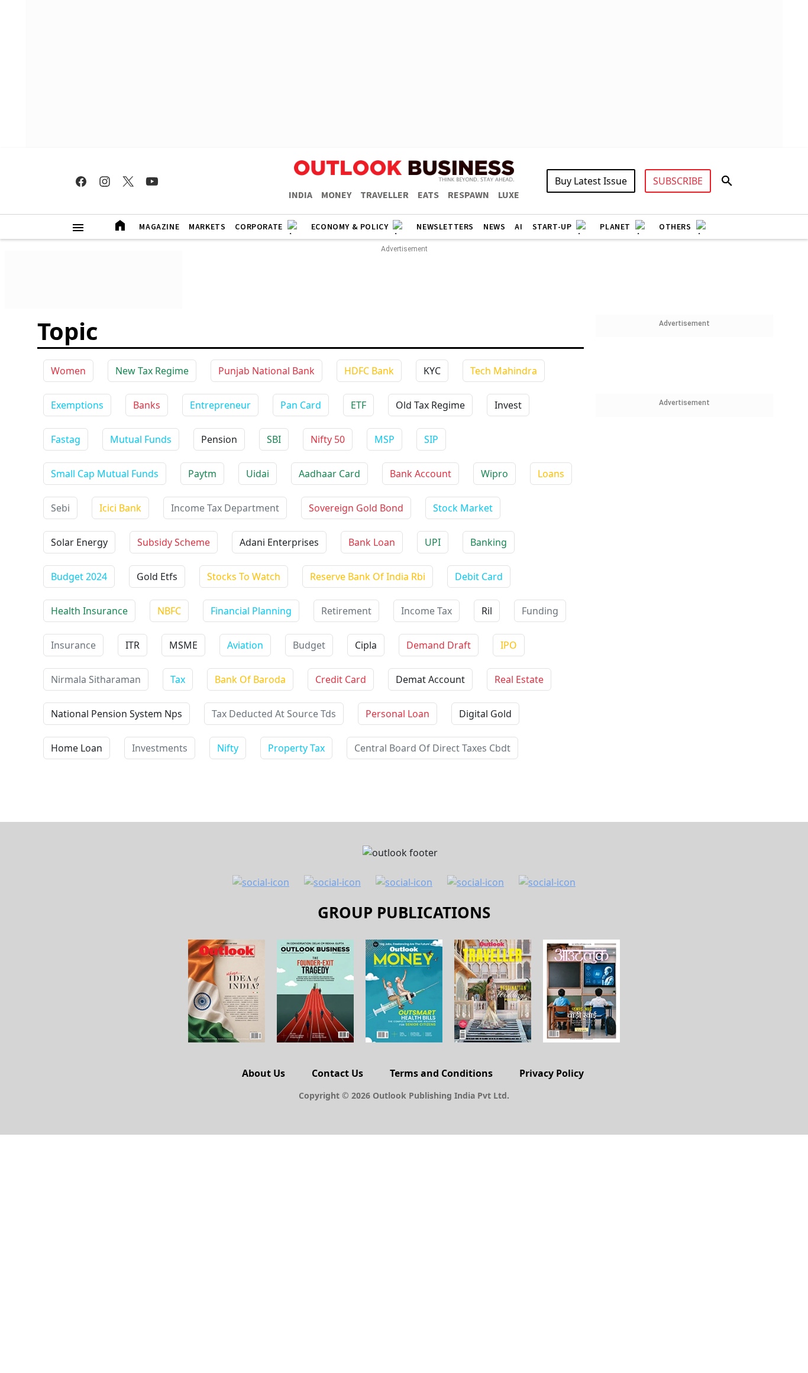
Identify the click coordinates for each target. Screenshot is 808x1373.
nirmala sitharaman (96, 679)
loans (551, 473)
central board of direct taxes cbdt (432, 747)
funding (540, 610)
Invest (508, 405)
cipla (366, 645)
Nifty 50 (328, 439)
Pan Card (300, 405)
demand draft (438, 645)
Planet (615, 227)
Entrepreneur (220, 405)
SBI (274, 439)
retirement (346, 610)
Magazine (159, 227)
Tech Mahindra (503, 370)
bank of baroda (250, 679)
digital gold (485, 713)
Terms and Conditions (441, 1073)
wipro (494, 473)
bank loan (371, 542)
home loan (76, 747)
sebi (60, 507)
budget (309, 645)
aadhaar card (329, 473)
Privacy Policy (551, 1073)
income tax (426, 610)
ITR (132, 645)
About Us (263, 1073)
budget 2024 (79, 576)
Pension (219, 439)
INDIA (300, 195)
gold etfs (157, 576)
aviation (245, 645)
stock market (463, 507)
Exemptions (77, 405)
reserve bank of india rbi (367, 576)
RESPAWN (468, 195)
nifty (227, 747)
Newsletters (445, 227)
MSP (384, 439)
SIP (431, 439)
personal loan (397, 713)
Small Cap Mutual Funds (105, 473)
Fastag (65, 439)
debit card (479, 576)
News (494, 227)
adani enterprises (279, 542)
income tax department (225, 507)
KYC (432, 370)
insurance (73, 645)
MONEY (336, 195)
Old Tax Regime (430, 405)
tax (177, 679)
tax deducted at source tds (274, 713)
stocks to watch (243, 576)
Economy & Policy (350, 227)
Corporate (258, 227)
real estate (519, 679)
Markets (207, 227)
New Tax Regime (152, 370)
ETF (358, 405)
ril (486, 610)
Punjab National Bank (266, 370)
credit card (340, 679)
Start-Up (552, 227)
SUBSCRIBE (678, 180)
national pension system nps (116, 713)
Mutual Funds (141, 439)
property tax (296, 747)
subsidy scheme (173, 542)
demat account (430, 679)
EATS (428, 195)
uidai (257, 473)
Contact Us (337, 1073)
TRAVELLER (384, 195)
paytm (202, 473)
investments (160, 747)
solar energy (79, 542)
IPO (508, 645)
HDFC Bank (369, 370)
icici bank (120, 507)
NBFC (169, 610)
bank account (420, 473)
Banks (146, 405)
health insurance (89, 610)
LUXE (508, 195)
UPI (433, 542)
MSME (183, 645)
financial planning (251, 610)
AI (518, 227)
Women (68, 370)
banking (488, 542)
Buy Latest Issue (591, 180)
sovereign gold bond (356, 507)
